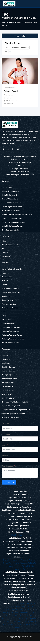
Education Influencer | (27, 603)
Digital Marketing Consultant (19, 507)
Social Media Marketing (10, 195)
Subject (5, 455)
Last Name (6, 434)
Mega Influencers (8, 386)
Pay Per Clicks (7, 187)
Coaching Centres (8, 367)
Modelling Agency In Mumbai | (16, 621)
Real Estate (6, 363)
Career (4, 285)
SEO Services (27, 519)
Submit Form (9, 482)
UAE (3, 249)
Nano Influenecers (8, 394)
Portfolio (5, 281)
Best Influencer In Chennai (19, 597)
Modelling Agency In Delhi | (26, 618)
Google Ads (13, 522)
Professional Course (9, 379)
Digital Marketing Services (18, 501)
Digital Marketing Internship (12, 269)
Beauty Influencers (18, 588)
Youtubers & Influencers (10, 308)
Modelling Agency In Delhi (11, 331)
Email (4, 445)
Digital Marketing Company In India (18, 572)
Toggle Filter (20, 36)
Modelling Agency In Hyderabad (13, 414)
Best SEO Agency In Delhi (11, 406)
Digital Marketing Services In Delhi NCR (19, 584)
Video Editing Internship (10, 288)
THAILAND (6, 256)
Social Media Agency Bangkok (12, 226)
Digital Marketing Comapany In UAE (18, 578)
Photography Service (9, 375)
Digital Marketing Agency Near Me (19, 504)
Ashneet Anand (11, 91)
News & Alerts (7, 277)
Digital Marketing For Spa (19, 538)
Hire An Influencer (15, 532)
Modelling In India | (19, 615)
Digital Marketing (19, 494)
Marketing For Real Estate (25, 510)
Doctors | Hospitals (9, 304)
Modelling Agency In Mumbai (12, 335)
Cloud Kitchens (7, 300)
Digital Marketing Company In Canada (18, 575)
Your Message (7, 466)
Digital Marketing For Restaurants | (17, 563)
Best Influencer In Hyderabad (19, 600)
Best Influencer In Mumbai (18, 594)
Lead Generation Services (11, 203)
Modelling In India (8, 323)
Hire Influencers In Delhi (10, 230)
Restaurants (6, 319)
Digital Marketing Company (19, 513)
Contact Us (6, 359)
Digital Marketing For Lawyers (19, 544)
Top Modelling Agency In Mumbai (13, 222)
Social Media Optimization (18, 526)
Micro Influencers (8, 390)
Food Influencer (9, 603)
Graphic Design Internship (11, 292)
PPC (27, 532)
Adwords (25, 522)
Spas (3, 312)
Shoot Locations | (13, 606)
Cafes (4, 316)
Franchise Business (9, 371)
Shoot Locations (8, 398)
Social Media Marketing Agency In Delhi (16, 410)
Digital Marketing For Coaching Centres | (19, 560)
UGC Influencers (8, 382)
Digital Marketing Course (19, 497)
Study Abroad (7, 296)
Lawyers (5, 355)
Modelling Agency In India (11, 327)
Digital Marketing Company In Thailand (19, 581)
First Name (6, 424)
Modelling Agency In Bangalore (13, 339)
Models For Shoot (10, 88)
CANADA (5, 253)
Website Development (10, 191)
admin (9, 98)
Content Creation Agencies (19, 516)
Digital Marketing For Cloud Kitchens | (18, 541)
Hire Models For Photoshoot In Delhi (15, 402)
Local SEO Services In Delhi (12, 218)
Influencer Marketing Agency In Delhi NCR (17, 214)
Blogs (4, 273)
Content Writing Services (11, 199)
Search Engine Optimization (12, 207)
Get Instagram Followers (11, 210)
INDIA (4, 241)
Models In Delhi (11, 101)
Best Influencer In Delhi (18, 591)
